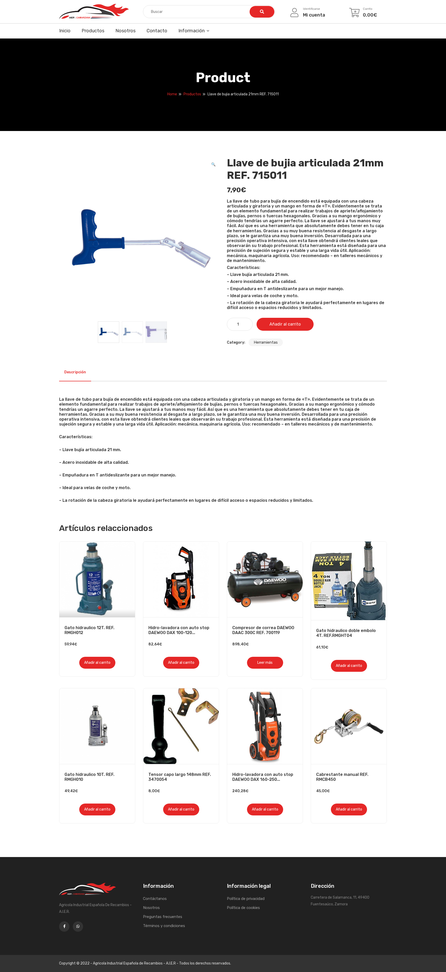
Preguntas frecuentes (162, 916)
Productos (93, 31)
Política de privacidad (246, 898)
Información (191, 31)
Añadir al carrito (285, 324)
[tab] (75, 372)
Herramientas (266, 342)
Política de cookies (243, 907)
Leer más (265, 662)
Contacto (157, 31)
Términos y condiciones (164, 925)
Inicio (64, 31)
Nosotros (125, 31)
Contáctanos (155, 898)
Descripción (75, 372)
